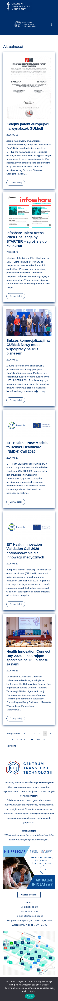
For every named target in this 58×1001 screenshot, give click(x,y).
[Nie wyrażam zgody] (54, 989)
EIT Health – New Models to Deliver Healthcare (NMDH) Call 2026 (27, 447)
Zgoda (30, 996)
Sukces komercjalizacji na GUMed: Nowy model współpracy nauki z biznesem (28, 346)
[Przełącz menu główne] (51, 24)
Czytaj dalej (16, 182)
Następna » (12, 746)
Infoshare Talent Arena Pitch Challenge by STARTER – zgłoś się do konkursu (26, 239)
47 (25, 739)
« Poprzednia (13, 733)
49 (38, 739)
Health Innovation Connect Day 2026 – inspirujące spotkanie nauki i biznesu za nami (28, 657)
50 (45, 739)
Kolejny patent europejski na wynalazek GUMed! (27, 126)
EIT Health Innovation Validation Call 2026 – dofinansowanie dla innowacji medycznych (25, 550)
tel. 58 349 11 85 (29, 911)
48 (32, 739)
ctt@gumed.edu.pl (33, 916)
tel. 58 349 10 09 (29, 907)
